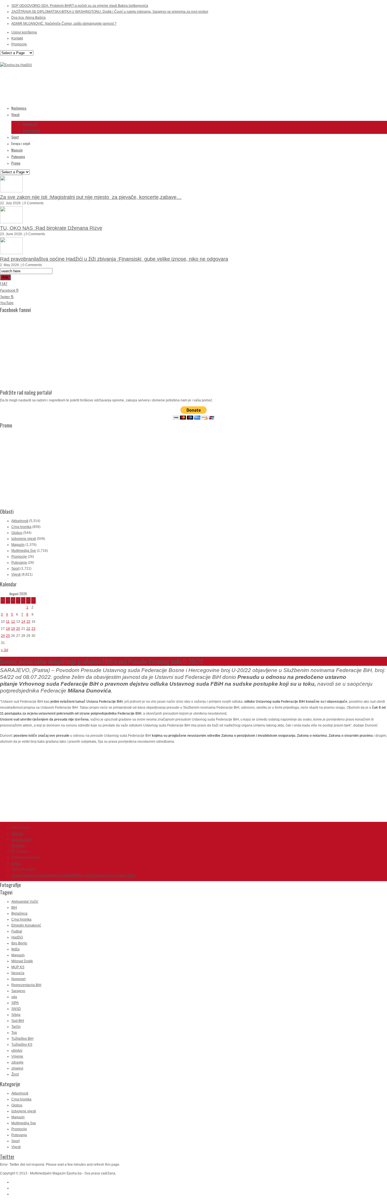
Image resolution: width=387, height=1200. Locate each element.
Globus (16, 533)
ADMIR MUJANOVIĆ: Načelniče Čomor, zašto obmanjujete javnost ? (63, 24)
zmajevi (17, 1068)
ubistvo (16, 1050)
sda (14, 997)
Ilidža (15, 949)
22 (28, 629)
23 (33, 629)
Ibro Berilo (19, 943)
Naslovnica (18, 108)
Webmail (17, 833)
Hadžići (17, 937)
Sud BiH (17, 1021)
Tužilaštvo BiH (22, 1039)
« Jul (4, 650)
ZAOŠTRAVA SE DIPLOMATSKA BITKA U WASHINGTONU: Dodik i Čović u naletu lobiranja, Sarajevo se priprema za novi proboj (109, 12)
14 (23, 622)
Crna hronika (31, 130)
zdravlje (17, 1062)
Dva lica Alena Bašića (28, 18)
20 (18, 629)
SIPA (15, 1003)
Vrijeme (17, 1056)
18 (8, 629)
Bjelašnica (19, 913)
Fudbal (16, 931)
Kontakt (17, 38)
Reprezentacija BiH (26, 985)
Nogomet (18, 979)
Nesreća (17, 973)
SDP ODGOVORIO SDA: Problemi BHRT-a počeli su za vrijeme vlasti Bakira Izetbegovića (79, 6)
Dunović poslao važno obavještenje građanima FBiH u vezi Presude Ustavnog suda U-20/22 (73, 875)
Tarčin (16, 1027)
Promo (15, 163)
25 (8, 636)
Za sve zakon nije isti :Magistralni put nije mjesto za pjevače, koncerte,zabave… (91, 197)
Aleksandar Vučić (24, 902)
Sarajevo (18, 991)
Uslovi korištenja (24, 32)
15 (28, 622)
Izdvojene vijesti (23, 539)
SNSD (16, 1009)
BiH (14, 908)
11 (8, 622)
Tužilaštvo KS (21, 1045)
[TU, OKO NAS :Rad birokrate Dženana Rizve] (11, 222)
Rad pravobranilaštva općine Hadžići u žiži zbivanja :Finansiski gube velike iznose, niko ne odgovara (114, 259)
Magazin (17, 150)
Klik (5, 277)
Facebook (17, 845)
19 (13, 629)
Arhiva (16, 863)
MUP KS (17, 967)
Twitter (7, 1156)
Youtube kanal (21, 839)
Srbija (15, 1015)
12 (13, 622)
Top (14, 1033)
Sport (15, 136)
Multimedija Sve (23, 551)
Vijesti (15, 114)
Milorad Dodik (22, 961)
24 (3, 636)
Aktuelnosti (30, 123)
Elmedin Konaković (26, 925)
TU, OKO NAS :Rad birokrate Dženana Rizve (51, 228)
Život (15, 1074)
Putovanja (18, 156)
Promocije (19, 44)
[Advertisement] (103, 87)
